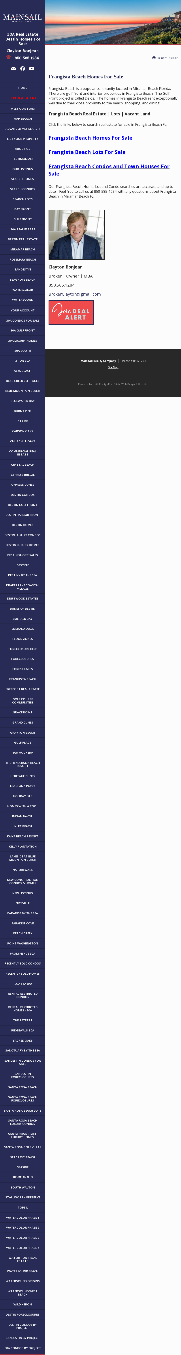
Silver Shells (22, 1177)
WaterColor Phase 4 (22, 1248)
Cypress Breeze (23, 475)
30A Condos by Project (22, 1348)
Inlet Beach (22, 826)
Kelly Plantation (23, 846)
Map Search (22, 118)
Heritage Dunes (22, 776)
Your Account (23, 310)
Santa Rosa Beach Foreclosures (22, 1098)
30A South (22, 351)
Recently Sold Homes (23, 974)
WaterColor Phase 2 (22, 1227)
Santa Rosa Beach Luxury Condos (22, 1122)
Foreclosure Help (22, 649)
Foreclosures (22, 659)
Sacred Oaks (23, 1040)
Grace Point (22, 712)
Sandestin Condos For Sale (22, 1062)
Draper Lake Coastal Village (22, 586)
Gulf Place (22, 742)
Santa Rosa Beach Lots (22, 1111)
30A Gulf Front (22, 330)
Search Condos (22, 189)
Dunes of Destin (22, 609)
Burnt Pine (22, 411)
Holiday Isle (22, 796)
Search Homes (22, 179)
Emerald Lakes (22, 629)
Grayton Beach (22, 733)
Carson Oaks (22, 431)
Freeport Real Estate (23, 689)
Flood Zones (22, 639)
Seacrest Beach (22, 1157)
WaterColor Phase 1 (22, 1218)
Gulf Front (22, 219)
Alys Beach (22, 371)
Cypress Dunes (22, 485)
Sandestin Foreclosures (22, 1075)
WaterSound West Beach (23, 1292)
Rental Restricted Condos (23, 995)
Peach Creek (22, 933)
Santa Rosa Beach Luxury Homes (22, 1135)
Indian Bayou (22, 816)
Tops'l (23, 1207)
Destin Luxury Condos (23, 535)
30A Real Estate (22, 229)
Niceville (23, 903)
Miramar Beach (22, 249)
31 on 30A (22, 361)
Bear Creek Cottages (23, 381)
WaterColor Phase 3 (22, 1238)
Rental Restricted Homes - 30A (23, 1008)
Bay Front (22, 209)
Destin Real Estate (23, 239)
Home (22, 88)
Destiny (23, 565)
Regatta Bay (23, 984)
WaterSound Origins (23, 1281)
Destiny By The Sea (22, 575)
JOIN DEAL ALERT (23, 98)
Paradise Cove (22, 923)
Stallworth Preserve (22, 1197)
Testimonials (23, 159)
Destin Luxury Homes (23, 545)
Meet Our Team (23, 109)
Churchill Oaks (22, 441)
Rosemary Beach (22, 259)
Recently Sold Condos (22, 963)
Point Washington (22, 943)
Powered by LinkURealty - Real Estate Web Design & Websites (113, 384)
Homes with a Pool (22, 806)
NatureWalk (23, 870)
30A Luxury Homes (22, 340)
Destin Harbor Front (23, 515)
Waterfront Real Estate (23, 1259)
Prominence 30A (22, 953)
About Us (22, 149)
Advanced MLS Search (23, 129)
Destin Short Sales (22, 555)
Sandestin (23, 269)
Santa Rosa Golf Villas (22, 1147)
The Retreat (22, 1020)
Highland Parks (22, 786)
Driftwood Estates (22, 598)
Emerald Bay (22, 619)
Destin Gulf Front (22, 505)
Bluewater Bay (23, 401)
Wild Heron (22, 1304)
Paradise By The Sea (22, 913)
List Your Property (22, 139)
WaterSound (22, 300)
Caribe (22, 421)
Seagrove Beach (23, 279)
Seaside (22, 1167)
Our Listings (22, 169)
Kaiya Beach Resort (22, 836)
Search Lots (23, 199)
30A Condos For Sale (22, 320)
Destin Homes (23, 525)
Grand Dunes (22, 722)
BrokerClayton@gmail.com (75, 294)
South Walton (23, 1187)
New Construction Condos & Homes (22, 881)
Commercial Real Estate (22, 453)
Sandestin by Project (23, 1338)
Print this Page (167, 58)
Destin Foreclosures (23, 1314)
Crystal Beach (22, 464)
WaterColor (22, 290)
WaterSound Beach (22, 1271)
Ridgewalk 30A (22, 1030)
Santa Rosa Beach (22, 1087)
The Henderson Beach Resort (22, 764)
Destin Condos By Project (23, 1326)
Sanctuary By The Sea (22, 1050)
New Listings (22, 893)
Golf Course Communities (22, 700)
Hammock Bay (23, 753)
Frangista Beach (22, 679)
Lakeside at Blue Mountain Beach (22, 858)
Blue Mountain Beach (22, 391)
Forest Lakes (22, 669)
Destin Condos (23, 495)
